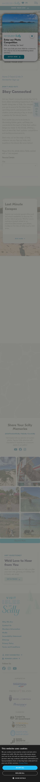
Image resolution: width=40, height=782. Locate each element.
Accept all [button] (20, 768)
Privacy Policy (23, 763)
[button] (20, 778)
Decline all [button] (19, 773)
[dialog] (20, 763)
